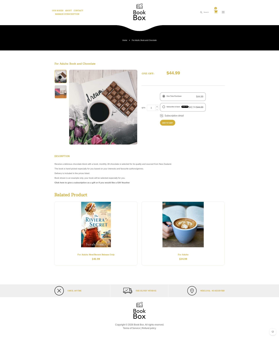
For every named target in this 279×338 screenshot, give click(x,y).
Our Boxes (57, 10)
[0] (216, 12)
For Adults (183, 254)
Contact (78, 10)
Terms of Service (131, 328)
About (68, 10)
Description (62, 156)
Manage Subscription (67, 14)
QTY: (143, 108)
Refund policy (149, 328)
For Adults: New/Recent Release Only (96, 254)
